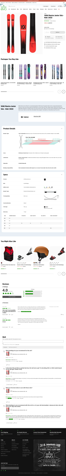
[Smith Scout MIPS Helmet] (41, 254)
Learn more (17, 344)
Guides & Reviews (4, 455)
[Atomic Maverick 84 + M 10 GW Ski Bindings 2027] (8, 71)
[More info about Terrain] (29, 179)
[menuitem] (9, 9)
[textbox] (33, 341)
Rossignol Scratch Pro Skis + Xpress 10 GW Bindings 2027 (41, 83)
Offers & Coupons (4, 449)
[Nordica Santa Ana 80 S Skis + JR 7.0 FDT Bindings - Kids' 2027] (57, 71)
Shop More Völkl (37, 116)
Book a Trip (3, 2)
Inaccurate (20, 361)
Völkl (45, 13)
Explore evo (34, 2)
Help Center (3, 453)
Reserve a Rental (15, 2)
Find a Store (53, 6)
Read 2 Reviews (53, 20)
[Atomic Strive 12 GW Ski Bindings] (57, 254)
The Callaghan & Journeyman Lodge (26, 450)
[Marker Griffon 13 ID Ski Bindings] (25, 254)
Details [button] (58, 44)
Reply (17, 361)
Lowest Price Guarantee (5, 451)
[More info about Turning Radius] (26, 196)
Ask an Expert (46, 6)
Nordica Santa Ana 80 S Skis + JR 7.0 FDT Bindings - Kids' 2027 (57, 83)
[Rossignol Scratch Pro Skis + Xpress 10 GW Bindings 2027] (41, 71)
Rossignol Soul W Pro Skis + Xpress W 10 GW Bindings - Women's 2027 (24, 83)
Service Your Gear (21, 2)
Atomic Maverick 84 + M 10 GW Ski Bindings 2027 (8, 83)
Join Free (58, 42)
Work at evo (14, 449)
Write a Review (12, 296)
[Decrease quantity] (45, 32)
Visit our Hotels (8, 2)
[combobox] (22, 6)
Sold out (57, 32)
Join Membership (29, 2)
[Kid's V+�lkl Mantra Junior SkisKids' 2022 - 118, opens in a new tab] (8, 354)
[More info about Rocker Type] (34, 191)
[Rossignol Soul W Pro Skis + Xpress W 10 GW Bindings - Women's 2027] (25, 71)
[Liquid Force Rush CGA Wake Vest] (8, 254)
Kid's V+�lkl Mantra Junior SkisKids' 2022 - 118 (18, 354)
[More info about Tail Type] (26, 206)
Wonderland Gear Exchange (26, 455)
